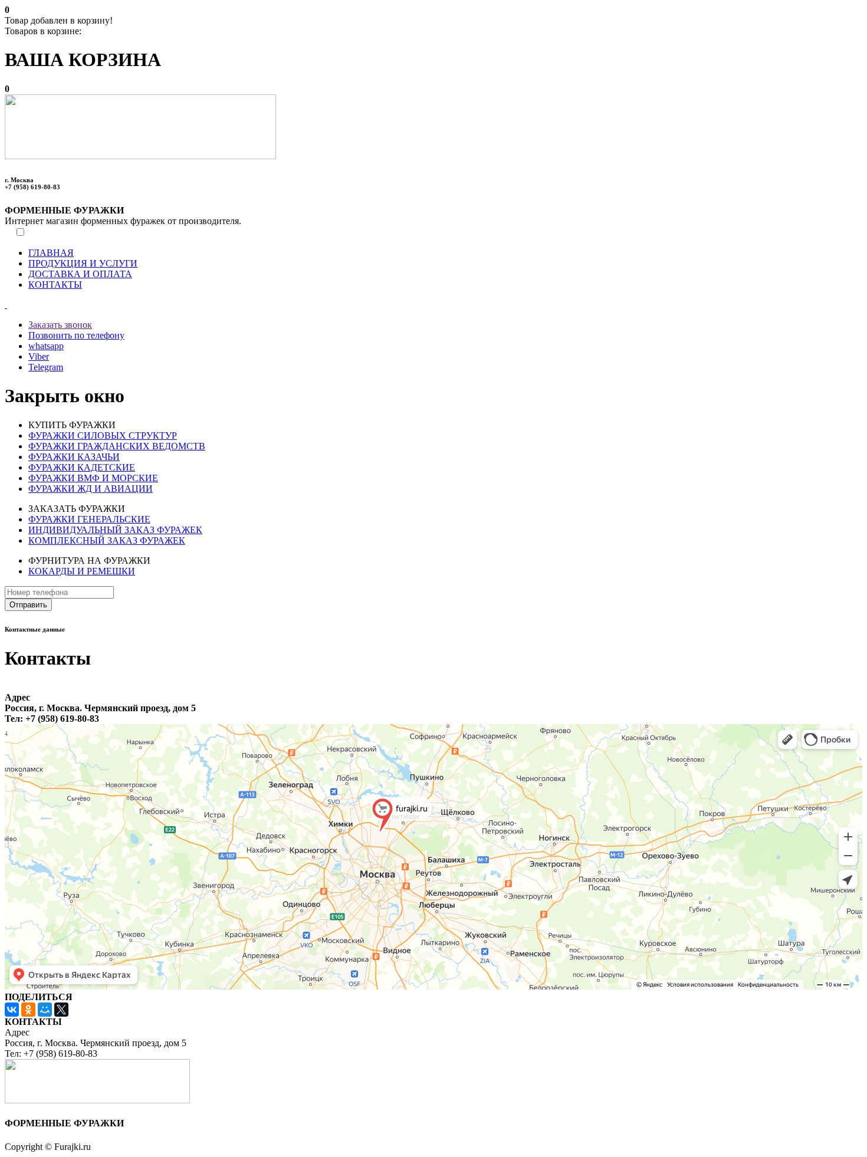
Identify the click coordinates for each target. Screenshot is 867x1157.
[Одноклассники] (28, 1009)
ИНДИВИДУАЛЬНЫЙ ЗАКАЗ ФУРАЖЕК (115, 530)
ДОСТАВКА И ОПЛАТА (80, 274)
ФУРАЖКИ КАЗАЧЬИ (74, 457)
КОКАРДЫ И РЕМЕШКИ (81, 571)
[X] (61, 1009)
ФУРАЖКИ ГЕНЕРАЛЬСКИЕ (89, 519)
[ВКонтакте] (12, 1009)
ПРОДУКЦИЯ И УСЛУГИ (82, 263)
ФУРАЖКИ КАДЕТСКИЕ (81, 467)
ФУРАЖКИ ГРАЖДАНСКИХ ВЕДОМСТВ (116, 446)
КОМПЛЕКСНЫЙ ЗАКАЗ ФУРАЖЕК (106, 540)
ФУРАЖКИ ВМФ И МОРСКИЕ (93, 478)
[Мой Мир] (45, 1009)
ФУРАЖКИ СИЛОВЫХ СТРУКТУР (102, 435)
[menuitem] (445, 253)
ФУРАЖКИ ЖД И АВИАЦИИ (90, 489)
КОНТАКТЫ (55, 285)
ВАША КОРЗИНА (83, 59)
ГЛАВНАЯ (51, 253)
